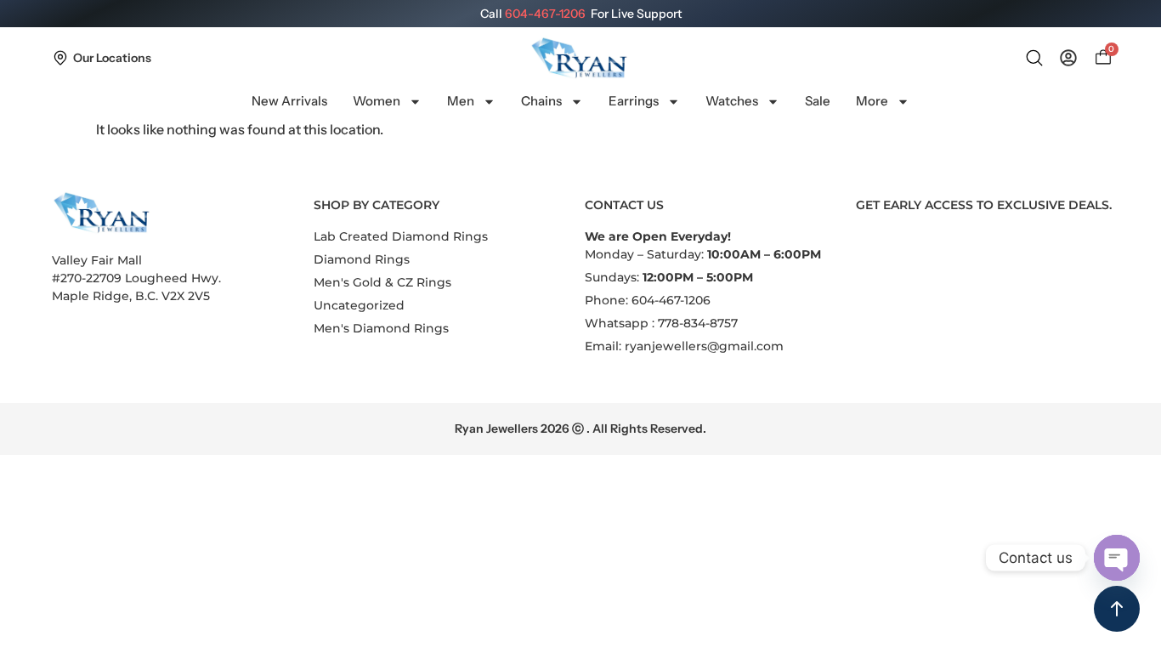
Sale (817, 101)
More (872, 101)
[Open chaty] (1117, 558)
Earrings (634, 101)
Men (460, 101)
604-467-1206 (545, 13)
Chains (541, 101)
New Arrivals (289, 101)
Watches (731, 101)
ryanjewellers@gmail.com (704, 346)
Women (376, 101)
